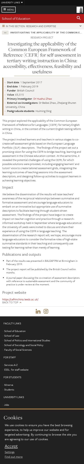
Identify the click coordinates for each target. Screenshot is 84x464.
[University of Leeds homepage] (80, 9)
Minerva (8, 385)
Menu (10, 10)
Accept (11, 446)
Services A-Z (11, 365)
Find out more (14, 456)
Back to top (10, 302)
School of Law (11, 336)
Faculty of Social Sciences (18, 350)
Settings (9, 452)
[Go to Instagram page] (46, 311)
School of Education (16, 18)
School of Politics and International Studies (27, 340)
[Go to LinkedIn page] (38, 311)
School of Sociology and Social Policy (23, 345)
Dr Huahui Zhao (42, 99)
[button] (78, 18)
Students (9, 389)
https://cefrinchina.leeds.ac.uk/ (20, 299)
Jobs (6, 405)
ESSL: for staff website (16, 370)
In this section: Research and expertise (31, 26)
